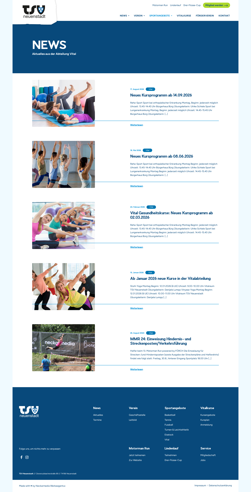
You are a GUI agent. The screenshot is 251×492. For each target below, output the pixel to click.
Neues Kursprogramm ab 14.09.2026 (161, 95)
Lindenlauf (175, 5)
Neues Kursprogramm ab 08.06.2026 (161, 156)
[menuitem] (200, 485)
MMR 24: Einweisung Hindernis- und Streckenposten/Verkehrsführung (160, 340)
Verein (138, 15)
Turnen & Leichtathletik (177, 429)
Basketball (170, 415)
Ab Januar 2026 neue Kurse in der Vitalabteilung (170, 278)
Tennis (168, 419)
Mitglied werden (214, 5)
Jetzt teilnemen (137, 455)
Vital (150, 89)
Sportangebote (159, 15)
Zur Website (135, 460)
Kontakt (224, 15)
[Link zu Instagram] (27, 457)
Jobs (202, 460)
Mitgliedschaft (208, 455)
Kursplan (204, 419)
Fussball (169, 424)
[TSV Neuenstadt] (34, 11)
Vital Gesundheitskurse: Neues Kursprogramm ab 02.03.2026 (171, 214)
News (123, 15)
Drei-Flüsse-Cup (192, 5)
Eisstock (169, 434)
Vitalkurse (184, 15)
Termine (97, 419)
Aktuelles (98, 415)
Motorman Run (160, 5)
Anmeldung (206, 424)
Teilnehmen (171, 455)
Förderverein (205, 15)
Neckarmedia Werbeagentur (50, 485)
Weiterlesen (136, 125)
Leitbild (133, 419)
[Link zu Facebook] (21, 457)
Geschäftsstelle (137, 415)
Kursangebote (207, 415)
